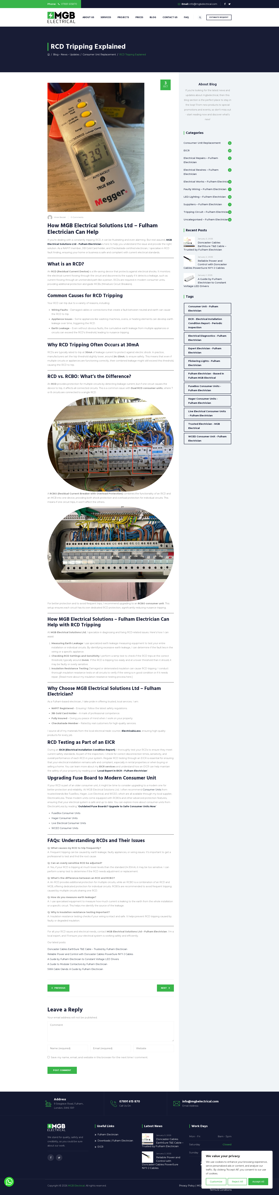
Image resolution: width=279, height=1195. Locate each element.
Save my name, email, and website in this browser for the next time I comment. (99, 1057)
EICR (187, 150)
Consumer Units (152, 789)
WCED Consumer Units (65, 828)
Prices (139, 17)
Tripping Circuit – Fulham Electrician (206, 211)
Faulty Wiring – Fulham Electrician (205, 189)
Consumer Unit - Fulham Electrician (203, 308)
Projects (123, 17)
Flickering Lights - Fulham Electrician (204, 363)
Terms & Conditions (221, 1189)
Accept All (258, 1181)
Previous (59, 988)
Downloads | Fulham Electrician (115, 1140)
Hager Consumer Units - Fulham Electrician (203, 400)
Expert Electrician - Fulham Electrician (204, 350)
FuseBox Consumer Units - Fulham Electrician (204, 388)
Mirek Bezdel (60, 217)
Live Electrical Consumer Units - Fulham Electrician (207, 413)
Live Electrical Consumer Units (69, 823)
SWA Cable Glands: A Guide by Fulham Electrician (75, 969)
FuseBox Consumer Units (66, 813)
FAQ (186, 17)
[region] (237, 1170)
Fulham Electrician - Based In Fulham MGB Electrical (206, 375)
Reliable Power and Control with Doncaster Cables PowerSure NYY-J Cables (90, 954)
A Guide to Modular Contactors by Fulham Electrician (77, 964)
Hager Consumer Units (65, 818)
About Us (88, 17)
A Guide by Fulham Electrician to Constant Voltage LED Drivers (83, 959)
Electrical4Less (131, 730)
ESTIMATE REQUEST (218, 17)
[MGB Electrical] (61, 17)
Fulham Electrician (90, 244)
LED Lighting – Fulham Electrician (205, 196)
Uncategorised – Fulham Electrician (206, 219)
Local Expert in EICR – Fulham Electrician (122, 770)
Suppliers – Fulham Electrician (203, 204)
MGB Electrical (76, 1185)
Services (106, 17)
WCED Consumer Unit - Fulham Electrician (207, 438)
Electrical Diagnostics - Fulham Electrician (207, 337)
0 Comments (77, 217)
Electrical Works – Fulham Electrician (207, 181)
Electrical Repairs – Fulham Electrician (201, 160)
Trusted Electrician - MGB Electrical (204, 426)
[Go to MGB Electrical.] (48, 54)
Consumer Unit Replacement (202, 142)
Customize (216, 1181)
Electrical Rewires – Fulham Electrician (201, 172)
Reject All (237, 1181)
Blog (153, 17)
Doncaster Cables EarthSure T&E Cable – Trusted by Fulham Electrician (87, 949)
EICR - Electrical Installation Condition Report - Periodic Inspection (205, 323)
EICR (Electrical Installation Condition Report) (87, 749)
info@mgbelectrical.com (203, 4)
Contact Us (170, 17)
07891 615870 (69, 4)
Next (164, 988)
